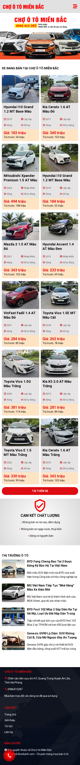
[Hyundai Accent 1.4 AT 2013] (59, 226)
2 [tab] (42, 57)
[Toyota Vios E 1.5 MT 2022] (20, 432)
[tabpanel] (40, 38)
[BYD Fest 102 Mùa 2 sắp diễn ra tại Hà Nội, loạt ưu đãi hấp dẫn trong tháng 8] (13, 616)
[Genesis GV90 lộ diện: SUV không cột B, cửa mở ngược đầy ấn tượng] (13, 640)
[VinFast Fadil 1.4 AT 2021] (20, 295)
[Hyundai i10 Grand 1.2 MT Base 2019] (20, 89)
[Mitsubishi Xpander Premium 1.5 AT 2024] (20, 158)
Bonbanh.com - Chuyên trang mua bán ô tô (43, 754)
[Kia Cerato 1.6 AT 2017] (59, 89)
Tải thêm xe (40, 491)
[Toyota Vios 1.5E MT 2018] (59, 295)
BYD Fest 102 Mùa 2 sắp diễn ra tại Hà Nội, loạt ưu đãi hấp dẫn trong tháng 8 (52, 613)
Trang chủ (10, 714)
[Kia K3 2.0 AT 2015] (59, 363)
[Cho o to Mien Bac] (24, 6)
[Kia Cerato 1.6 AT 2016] (59, 432)
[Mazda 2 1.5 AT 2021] (20, 226)
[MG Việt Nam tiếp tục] (13, 592)
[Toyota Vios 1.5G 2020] (20, 363)
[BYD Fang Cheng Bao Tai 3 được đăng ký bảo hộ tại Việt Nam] (13, 568)
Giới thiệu (9, 720)
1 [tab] (38, 57)
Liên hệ (8, 732)
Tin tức (8, 726)
